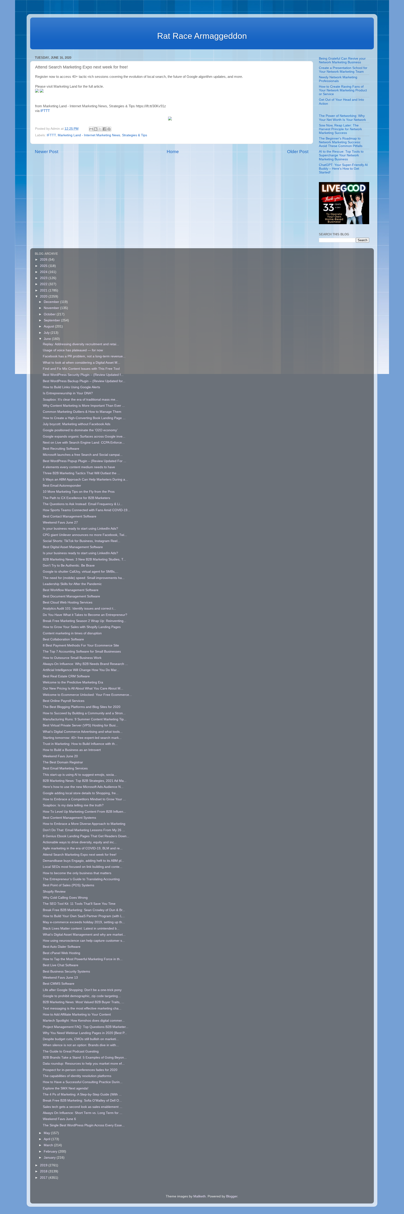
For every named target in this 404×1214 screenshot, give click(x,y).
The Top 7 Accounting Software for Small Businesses (82, 651)
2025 (44, 266)
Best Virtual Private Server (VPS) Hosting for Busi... (80, 725)
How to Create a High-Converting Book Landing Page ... (84, 418)
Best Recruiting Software (61, 448)
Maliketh (199, 1196)
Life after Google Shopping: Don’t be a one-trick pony (82, 990)
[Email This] (91, 129)
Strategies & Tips (134, 135)
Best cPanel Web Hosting (61, 953)
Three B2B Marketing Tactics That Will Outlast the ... (81, 473)
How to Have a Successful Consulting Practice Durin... (83, 1082)
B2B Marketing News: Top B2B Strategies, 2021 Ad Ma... (84, 781)
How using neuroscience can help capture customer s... (84, 940)
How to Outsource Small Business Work (72, 658)
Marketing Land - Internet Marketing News (89, 135)
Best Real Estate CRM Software (66, 676)
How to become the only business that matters (77, 873)
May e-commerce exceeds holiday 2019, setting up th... (84, 922)
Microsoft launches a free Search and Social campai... (83, 454)
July (47, 332)
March (49, 1145)
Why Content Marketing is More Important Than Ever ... (84, 405)
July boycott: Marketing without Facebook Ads (76, 424)
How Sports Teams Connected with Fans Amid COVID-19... (86, 510)
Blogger (231, 1196)
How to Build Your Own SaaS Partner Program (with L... (84, 916)
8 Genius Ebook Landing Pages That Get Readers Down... (86, 836)
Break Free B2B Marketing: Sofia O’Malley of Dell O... (82, 1100)
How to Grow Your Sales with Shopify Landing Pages (82, 627)
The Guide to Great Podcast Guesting (71, 1051)
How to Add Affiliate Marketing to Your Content (77, 1014)
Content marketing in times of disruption (72, 633)
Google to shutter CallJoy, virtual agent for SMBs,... (80, 571)
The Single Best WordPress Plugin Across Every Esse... (84, 1125)
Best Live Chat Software (60, 965)
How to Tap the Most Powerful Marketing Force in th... (83, 959)
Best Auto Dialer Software (61, 946)
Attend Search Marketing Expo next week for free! (79, 854)
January (50, 1157)
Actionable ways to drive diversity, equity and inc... (80, 842)
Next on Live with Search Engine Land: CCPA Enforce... (84, 442)
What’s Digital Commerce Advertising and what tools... (83, 731)
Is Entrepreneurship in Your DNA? (68, 393)
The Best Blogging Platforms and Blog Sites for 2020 (81, 707)
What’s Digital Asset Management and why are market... (84, 934)
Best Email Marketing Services (65, 768)
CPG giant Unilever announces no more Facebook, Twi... (85, 535)
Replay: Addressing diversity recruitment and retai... (81, 344)
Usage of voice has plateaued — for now (73, 350)
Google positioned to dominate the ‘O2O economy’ (80, 430)
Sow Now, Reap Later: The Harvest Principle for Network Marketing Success (340, 129)
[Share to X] (100, 129)
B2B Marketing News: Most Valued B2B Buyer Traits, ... (83, 1002)
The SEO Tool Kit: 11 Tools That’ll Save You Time (79, 903)
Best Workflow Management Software (70, 590)
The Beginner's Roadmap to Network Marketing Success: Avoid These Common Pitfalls (340, 142)
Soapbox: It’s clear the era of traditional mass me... (80, 399)
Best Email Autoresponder (62, 485)
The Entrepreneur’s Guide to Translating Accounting (81, 879)
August (49, 326)
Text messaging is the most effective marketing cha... (82, 1008)
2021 (44, 290)
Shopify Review (54, 891)
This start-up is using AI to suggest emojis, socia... (80, 774)
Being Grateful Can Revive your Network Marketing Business (342, 60)
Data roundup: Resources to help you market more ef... (84, 1063)
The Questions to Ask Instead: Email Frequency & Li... (83, 504)
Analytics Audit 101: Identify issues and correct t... (79, 608)
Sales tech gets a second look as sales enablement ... (82, 1107)
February (51, 1151)
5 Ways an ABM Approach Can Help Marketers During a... (85, 479)
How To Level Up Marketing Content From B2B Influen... (84, 811)
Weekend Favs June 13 (60, 977)
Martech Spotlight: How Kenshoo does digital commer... (84, 1020)
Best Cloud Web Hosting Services (67, 602)
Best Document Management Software (71, 596)
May (47, 1133)
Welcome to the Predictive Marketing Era (73, 682)
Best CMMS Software (58, 983)
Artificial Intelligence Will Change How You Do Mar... (81, 670)
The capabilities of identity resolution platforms (77, 1076)
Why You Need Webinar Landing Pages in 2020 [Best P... (85, 1033)
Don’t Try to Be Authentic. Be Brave (69, 565)
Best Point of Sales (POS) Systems (68, 885)
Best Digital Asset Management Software (73, 547)
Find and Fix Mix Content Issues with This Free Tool (81, 368)
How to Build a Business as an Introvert (72, 750)
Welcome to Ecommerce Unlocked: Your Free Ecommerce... (87, 695)
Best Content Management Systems (69, 817)
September (52, 320)
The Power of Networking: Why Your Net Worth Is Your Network (342, 117)
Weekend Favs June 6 (59, 1119)
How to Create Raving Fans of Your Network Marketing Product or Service (343, 90)
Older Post (297, 151)
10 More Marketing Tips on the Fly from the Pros (79, 491)
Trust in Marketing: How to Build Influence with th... (80, 744)
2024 (44, 272)
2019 (44, 1165)
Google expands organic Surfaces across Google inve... (84, 436)
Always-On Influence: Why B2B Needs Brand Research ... (85, 664)
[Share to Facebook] (104, 129)
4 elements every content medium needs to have (79, 467)
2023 (44, 278)
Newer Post (46, 151)
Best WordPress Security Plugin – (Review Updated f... (83, 375)
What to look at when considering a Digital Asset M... (81, 362)
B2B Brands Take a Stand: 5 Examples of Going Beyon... (85, 1057)
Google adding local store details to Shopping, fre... (81, 793)
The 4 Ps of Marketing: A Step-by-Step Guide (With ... (82, 1094)
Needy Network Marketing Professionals (338, 79)
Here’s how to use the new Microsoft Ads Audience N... (83, 787)
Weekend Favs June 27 (60, 522)
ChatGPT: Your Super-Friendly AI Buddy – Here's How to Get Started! (343, 168)
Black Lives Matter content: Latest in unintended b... (81, 928)
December (52, 302)
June (48, 339)
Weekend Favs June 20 (60, 756)
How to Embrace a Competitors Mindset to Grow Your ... (84, 799)
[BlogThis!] (95, 129)
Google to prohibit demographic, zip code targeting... (82, 996)
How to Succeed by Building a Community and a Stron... (84, 713)
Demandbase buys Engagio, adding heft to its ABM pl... (83, 860)
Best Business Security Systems (66, 971)
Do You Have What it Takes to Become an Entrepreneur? (85, 615)
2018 (44, 1171)
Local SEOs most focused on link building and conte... (82, 867)
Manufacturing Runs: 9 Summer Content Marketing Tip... (84, 719)
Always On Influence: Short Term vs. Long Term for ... (82, 1113)
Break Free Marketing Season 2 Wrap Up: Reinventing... (84, 621)
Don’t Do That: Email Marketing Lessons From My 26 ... (84, 830)
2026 (44, 259)
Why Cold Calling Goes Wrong (65, 897)
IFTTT (45, 111)
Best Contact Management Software (69, 516)
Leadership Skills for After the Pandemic (72, 584)
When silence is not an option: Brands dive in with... (81, 1045)
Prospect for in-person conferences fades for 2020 (80, 1070)
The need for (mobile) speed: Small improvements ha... (84, 578)
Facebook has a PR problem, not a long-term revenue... (84, 356)
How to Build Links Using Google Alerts (71, 387)
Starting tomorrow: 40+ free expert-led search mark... (82, 738)
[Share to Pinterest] (109, 129)
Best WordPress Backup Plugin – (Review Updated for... (84, 381)
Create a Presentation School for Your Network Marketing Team (343, 69)
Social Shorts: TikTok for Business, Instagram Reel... (81, 541)
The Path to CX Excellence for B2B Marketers (76, 498)
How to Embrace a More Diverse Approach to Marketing (84, 824)
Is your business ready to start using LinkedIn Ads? (80, 528)
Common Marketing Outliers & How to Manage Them (82, 411)
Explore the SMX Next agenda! (65, 1088)
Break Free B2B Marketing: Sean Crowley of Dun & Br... (84, 910)
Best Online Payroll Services (63, 701)
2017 (44, 1177)
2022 (44, 284)
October (50, 314)
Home (173, 151)
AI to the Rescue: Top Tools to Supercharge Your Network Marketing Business (341, 155)
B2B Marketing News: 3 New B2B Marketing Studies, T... (84, 559)
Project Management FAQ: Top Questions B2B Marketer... (85, 1027)
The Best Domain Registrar (63, 762)
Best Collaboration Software (63, 639)
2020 (44, 296)
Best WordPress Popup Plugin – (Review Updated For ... (84, 461)
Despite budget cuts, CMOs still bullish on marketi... (81, 1039)
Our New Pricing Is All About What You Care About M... (83, 688)
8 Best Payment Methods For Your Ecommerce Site (81, 645)
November (52, 308)
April (47, 1139)
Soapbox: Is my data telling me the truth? (73, 805)
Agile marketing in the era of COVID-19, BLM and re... (83, 848)
